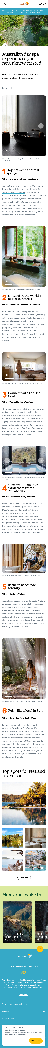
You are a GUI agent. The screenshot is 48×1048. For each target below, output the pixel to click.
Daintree (6, 315)
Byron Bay (16, 728)
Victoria (41, 601)
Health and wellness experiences (33, 10)
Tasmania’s (20, 503)
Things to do (14, 10)
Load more (24, 877)
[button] (7, 125)
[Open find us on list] (44, 1012)
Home (4, 10)
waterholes (19, 425)
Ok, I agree (35, 1041)
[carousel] (24, 125)
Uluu (6, 412)
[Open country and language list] (44, 1004)
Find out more (19, 1030)
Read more (23, 995)
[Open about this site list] (44, 1019)
